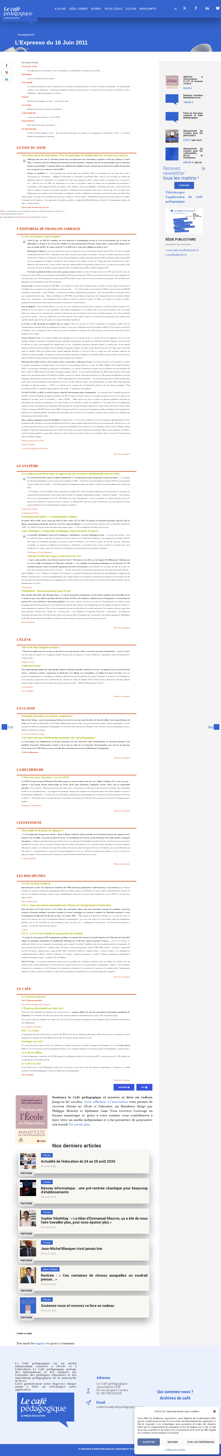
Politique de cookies (175, 1449)
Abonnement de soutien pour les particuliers (193, 133)
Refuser (173, 1442)
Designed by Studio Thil (129, 1449)
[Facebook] (196, 8)
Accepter (149, 1442)
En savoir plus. (79, 1124)
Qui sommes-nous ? (175, 1391)
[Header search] (175, 8)
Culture (131, 8)
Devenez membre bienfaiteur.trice (193, 96)
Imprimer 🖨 (123, 1087)
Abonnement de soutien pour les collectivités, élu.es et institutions (193, 153)
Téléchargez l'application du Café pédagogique (184, 197)
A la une (60, 8)
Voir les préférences (200, 1442)
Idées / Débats (78, 8)
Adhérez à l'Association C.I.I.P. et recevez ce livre (193, 80)
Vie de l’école (113, 8)
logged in (40, 1343)
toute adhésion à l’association (106, 1102)
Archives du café (175, 1398)
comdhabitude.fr (176, 254)
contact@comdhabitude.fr (182, 250)
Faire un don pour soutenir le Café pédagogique (193, 115)
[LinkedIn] (207, 8)
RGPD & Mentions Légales (100, 1449)
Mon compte (147, 8)
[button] (214, 1411)
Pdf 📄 (144, 1087)
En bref (96, 8)
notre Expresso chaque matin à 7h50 (46, 1385)
